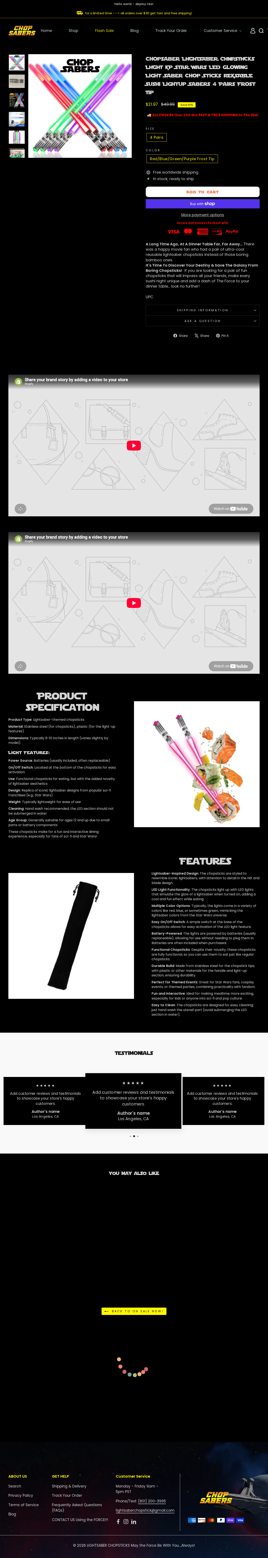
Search (14, 1486)
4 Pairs (156, 137)
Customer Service (221, 30)
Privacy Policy (20, 1495)
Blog (134, 30)
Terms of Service (23, 1504)
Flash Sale (104, 30)
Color (153, 150)
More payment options (202, 214)
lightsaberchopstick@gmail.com (145, 1510)
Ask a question (202, 321)
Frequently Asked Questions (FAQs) (77, 1507)
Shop (73, 30)
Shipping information (202, 310)
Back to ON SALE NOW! (137, 1311)
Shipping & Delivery (69, 1486)
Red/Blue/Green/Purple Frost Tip (182, 158)
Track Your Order (171, 30)
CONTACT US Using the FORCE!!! (80, 1519)
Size (150, 129)
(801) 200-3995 (152, 1501)
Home (46, 30)
